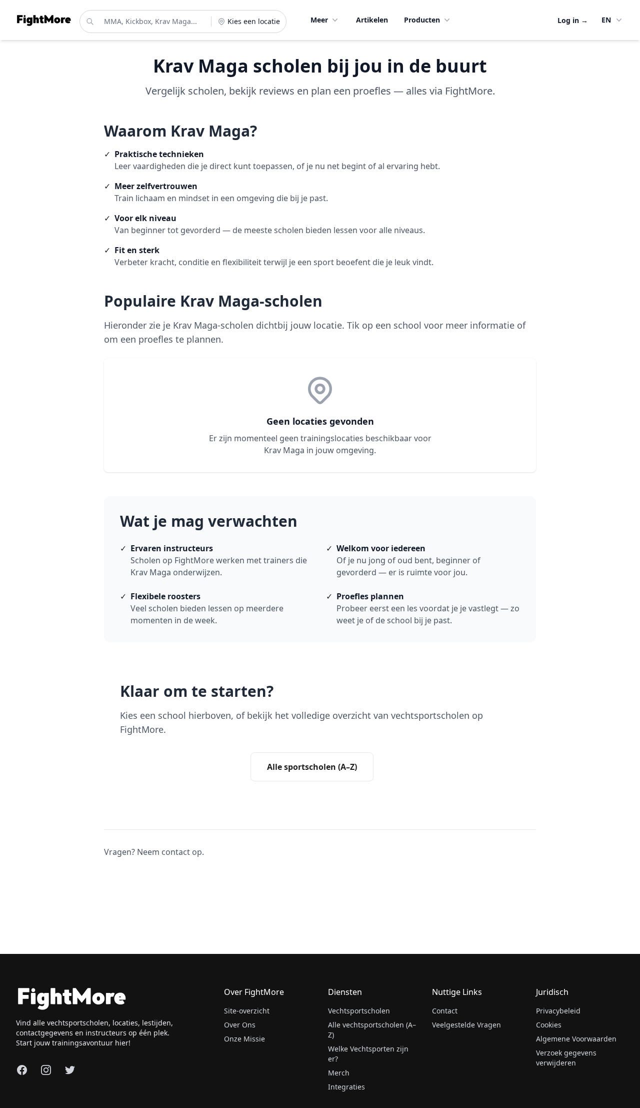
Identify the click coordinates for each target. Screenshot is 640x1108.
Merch (339, 1072)
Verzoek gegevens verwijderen (566, 1057)
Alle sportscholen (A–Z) (312, 766)
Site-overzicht (247, 1010)
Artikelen (372, 20)
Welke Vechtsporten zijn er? (368, 1053)
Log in (573, 20)
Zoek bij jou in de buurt (182, 766)
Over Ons (240, 1024)
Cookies (549, 1024)
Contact (445, 1010)
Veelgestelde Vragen (466, 1024)
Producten (422, 20)
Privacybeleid (558, 1010)
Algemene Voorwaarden (576, 1038)
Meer (319, 20)
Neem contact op (169, 851)
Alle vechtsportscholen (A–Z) (372, 1029)
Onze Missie (244, 1038)
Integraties (346, 1086)
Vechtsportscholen (359, 1010)
